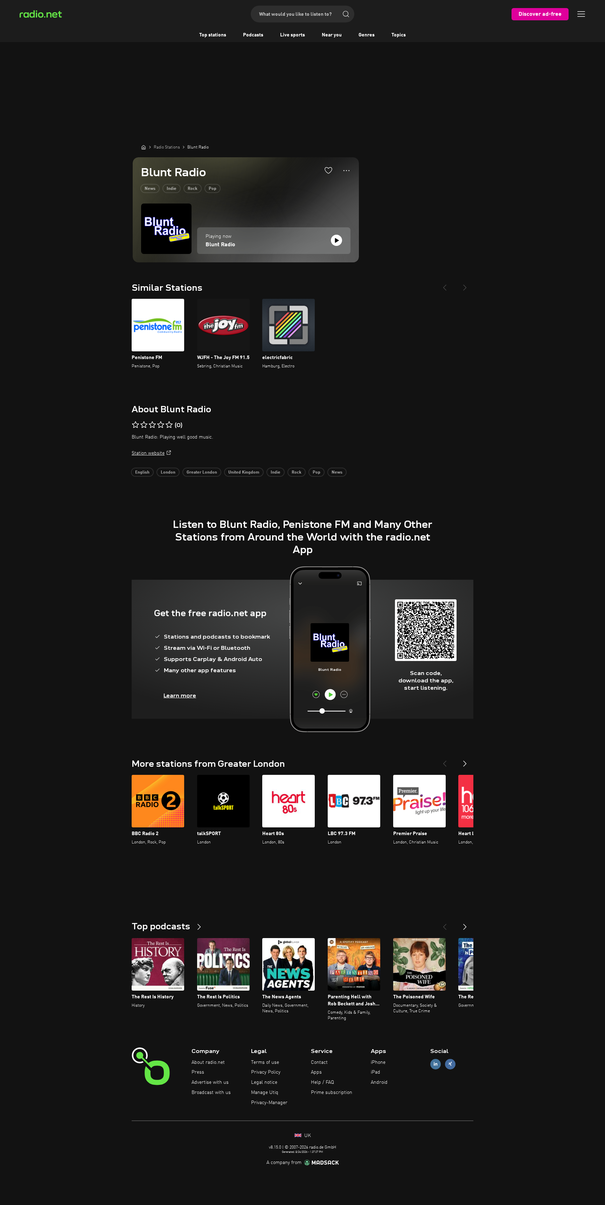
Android (379, 1082)
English (142, 472)
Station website (148, 453)
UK (307, 1135)
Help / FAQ (322, 1082)
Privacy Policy (265, 1072)
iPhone (378, 1062)
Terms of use (265, 1062)
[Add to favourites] (328, 170)
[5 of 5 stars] (169, 425)
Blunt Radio (220, 245)
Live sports (292, 35)
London (168, 472)
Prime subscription (331, 1092)
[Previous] (444, 284)
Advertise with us (210, 1082)
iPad (375, 1072)
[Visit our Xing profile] (450, 1064)
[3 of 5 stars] (152, 425)
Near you (332, 35)
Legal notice (264, 1082)
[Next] (465, 284)
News (150, 189)
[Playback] (336, 240)
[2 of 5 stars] (144, 425)
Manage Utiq (264, 1092)
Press (198, 1072)
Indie (171, 189)
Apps (316, 1072)
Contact (319, 1062)
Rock (192, 189)
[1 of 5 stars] (135, 425)
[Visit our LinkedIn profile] (435, 1064)
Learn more (180, 695)
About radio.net (208, 1062)
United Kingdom (243, 472)
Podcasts (253, 35)
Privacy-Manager (269, 1102)
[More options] (346, 170)
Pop (212, 189)
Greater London (202, 472)
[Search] (346, 14)
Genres (367, 35)
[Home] (143, 147)
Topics (398, 35)
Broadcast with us (211, 1092)
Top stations (212, 35)
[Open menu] (581, 14)
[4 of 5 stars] (161, 425)
